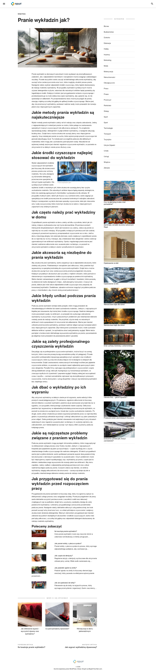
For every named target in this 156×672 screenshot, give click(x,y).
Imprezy (107, 54)
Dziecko (107, 37)
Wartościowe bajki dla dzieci (114, 304)
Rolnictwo (107, 105)
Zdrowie (107, 168)
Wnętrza (22, 14)
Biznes (106, 26)
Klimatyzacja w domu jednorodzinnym (85, 629)
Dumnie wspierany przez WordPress (65, 669)
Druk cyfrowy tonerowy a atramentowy (118, 345)
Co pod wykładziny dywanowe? (57, 628)
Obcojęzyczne (109, 82)
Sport (106, 117)
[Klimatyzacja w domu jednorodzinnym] (85, 614)
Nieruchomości (109, 77)
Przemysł (107, 100)
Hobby (106, 49)
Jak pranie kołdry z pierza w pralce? (68, 543)
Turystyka (107, 139)
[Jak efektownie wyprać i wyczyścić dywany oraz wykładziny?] (30, 614)
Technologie (108, 128)
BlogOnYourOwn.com (95, 669)
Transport (107, 133)
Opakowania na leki (111, 263)
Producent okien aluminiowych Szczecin (119, 418)
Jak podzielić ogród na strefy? (65, 567)
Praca (106, 88)
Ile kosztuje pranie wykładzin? (65, 531)
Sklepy (106, 111)
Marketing (107, 60)
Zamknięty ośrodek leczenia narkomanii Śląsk (119, 226)
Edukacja (107, 43)
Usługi (106, 156)
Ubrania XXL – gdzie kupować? (115, 397)
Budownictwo (109, 32)
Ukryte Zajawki (109, 145)
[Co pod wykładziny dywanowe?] (57, 614)
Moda (106, 66)
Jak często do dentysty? (63, 555)
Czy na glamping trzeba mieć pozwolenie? (115, 203)
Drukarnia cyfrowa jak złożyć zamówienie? (115, 439)
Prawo (106, 94)
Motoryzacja (108, 71)
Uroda (106, 150)
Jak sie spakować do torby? (64, 582)
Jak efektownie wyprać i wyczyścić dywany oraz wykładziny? (30, 631)
